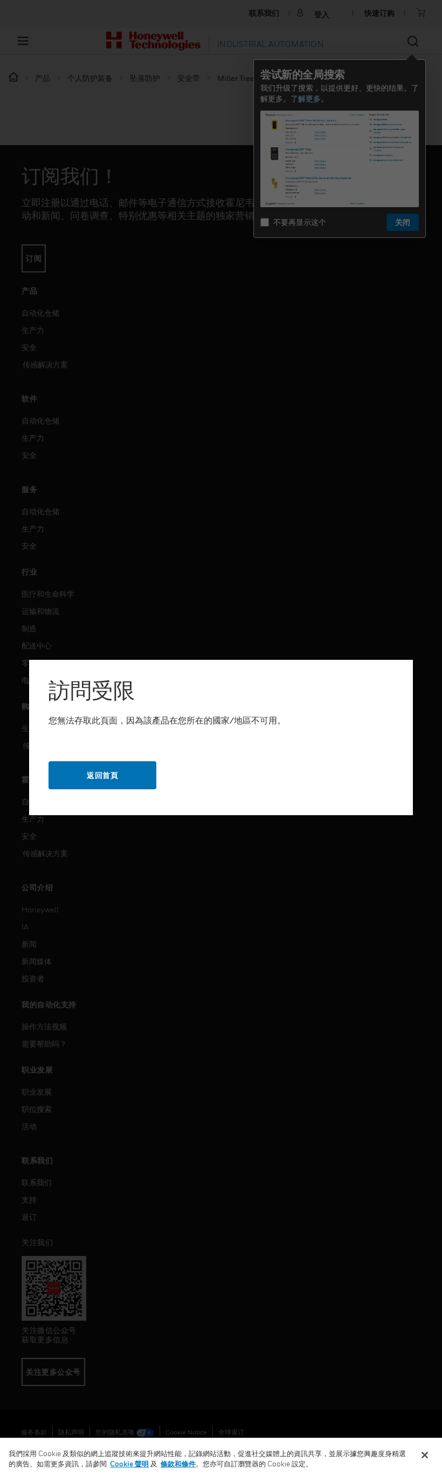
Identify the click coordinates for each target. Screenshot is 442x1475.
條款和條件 (178, 1463)
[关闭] (425, 1455)
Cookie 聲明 (129, 1463)
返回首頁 (102, 775)
